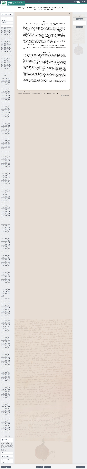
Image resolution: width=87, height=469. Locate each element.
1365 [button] (9, 343)
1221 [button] (2, 240)
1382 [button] (6, 356)
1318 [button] (2, 311)
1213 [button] (6, 234)
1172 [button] (2, 203)
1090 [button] (2, 142)
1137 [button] (6, 177)
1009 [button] (2, 85)
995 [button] (5, 73)
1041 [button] (9, 106)
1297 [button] (6, 293)
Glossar (4, 452)
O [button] (12, 445)
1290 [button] (2, 289)
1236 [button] (2, 251)
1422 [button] (6, 387)
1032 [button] (9, 99)
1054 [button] (2, 116)
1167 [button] (6, 198)
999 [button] (5, 75)
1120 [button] (9, 164)
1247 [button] (9, 257)
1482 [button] (6, 429)
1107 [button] (6, 156)
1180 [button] (9, 207)
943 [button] (5, 45)
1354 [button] (2, 337)
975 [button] (5, 62)
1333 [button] (2, 322)
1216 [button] (6, 236)
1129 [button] (9, 171)
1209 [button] (2, 231)
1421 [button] (2, 387)
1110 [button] (6, 158)
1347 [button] (9, 330)
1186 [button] (9, 211)
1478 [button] (2, 427)
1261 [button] (6, 268)
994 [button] (2, 73)
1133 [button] (2, 175)
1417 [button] (9, 383)
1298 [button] (9, 293)
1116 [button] (6, 162)
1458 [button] (6, 412)
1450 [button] (9, 406)
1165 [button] (9, 196)
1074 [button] (9, 129)
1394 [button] (6, 364)
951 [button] (5, 49)
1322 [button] (6, 313)
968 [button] (7, 58)
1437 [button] (6, 397)
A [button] (1, 443)
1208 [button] (9, 229)
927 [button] (5, 37)
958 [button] (2, 54)
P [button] (1, 447)
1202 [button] (9, 225)
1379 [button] (6, 354)
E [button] (8, 443)
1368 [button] (9, 345)
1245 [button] (2, 257)
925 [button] (10, 34)
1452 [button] (6, 408)
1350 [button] (9, 333)
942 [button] (2, 45)
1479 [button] (6, 427)
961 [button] (10, 54)
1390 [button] (2, 362)
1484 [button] (2, 432)
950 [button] (2, 49)
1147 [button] (9, 184)
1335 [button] (9, 322)
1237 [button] (6, 251)
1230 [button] (2, 246)
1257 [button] (2, 265)
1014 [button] (9, 87)
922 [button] (2, 34)
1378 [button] (2, 354)
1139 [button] (2, 179)
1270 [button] (6, 274)
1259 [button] (9, 265)
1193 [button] (2, 218)
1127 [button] (2, 171)
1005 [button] (9, 80)
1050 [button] (9, 112)
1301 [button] (6, 299)
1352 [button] (6, 335)
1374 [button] (9, 350)
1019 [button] (6, 91)
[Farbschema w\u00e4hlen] (85, 2)
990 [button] (2, 71)
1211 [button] (9, 231)
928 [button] (7, 37)
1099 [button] (2, 148)
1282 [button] (6, 282)
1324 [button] (2, 316)
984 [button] (7, 66)
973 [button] (10, 60)
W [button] (1, 449)
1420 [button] (9, 385)
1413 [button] (6, 380)
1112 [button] (2, 160)
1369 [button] (2, 347)
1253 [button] (9, 261)
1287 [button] (2, 287)
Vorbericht (4, 22)
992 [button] (7, 71)
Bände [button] (40, 2)
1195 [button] (9, 218)
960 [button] (7, 54)
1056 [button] (9, 116)
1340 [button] (6, 326)
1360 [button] (2, 341)
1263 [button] (2, 270)
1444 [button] (9, 402)
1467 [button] (6, 419)
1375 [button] (2, 352)
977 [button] (10, 62)
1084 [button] (2, 138)
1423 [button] (9, 387)
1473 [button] (6, 423)
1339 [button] (2, 326)
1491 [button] (6, 436)
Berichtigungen (5, 456)
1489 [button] (9, 434)
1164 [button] (6, 196)
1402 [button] (9, 372)
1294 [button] (6, 291)
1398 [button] (9, 367)
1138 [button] (9, 177)
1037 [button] (6, 104)
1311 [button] (9, 305)
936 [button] (7, 41)
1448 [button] (2, 406)
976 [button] (7, 62)
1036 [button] (2, 104)
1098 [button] (9, 146)
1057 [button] (2, 119)
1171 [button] (9, 201)
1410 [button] (6, 378)
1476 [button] (6, 425)
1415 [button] (2, 383)
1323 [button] (9, 313)
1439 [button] (2, 400)
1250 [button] (9, 259)
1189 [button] (9, 213)
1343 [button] (6, 328)
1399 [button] (2, 369)
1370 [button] (6, 347)
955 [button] (5, 51)
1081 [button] (2, 136)
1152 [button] (6, 188)
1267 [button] (6, 272)
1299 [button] (2, 295)
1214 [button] (9, 234)
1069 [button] (2, 127)
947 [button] (5, 47)
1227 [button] (2, 244)
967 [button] (5, 58)
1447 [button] (9, 404)
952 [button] (7, 49)
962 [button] (2, 56)
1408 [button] (9, 376)
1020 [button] (9, 91)
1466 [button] (2, 419)
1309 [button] (2, 305)
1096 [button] (2, 146)
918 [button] (2, 32)
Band (48, 467)
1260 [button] (2, 268)
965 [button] (10, 56)
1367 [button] (6, 345)
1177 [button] (9, 205)
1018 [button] (2, 91)
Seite (40, 467)
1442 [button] (2, 402)
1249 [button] (6, 259)
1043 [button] (6, 108)
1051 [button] (2, 114)
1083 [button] (9, 136)
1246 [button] (6, 257)
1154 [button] (2, 190)
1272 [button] (2, 276)
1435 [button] (9, 395)
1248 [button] (2, 259)
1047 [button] (9, 110)
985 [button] (10, 66)
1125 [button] (6, 169)
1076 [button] (6, 131)
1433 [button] (2, 395)
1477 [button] (9, 425)
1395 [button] (9, 364)
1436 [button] (2, 397)
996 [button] (7, 73)
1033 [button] (2, 102)
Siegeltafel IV (5, 462)
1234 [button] (6, 248)
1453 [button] (9, 408)
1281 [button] (2, 282)
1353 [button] (9, 335)
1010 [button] (6, 85)
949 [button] (10, 47)
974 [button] (2, 62)
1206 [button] (2, 229)
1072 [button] (2, 129)
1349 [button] (6, 333)
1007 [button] (6, 82)
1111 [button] (9, 158)
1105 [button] (9, 154)
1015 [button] (2, 89)
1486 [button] (9, 432)
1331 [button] (6, 320)
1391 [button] (6, 362)
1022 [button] (6, 93)
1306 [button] (2, 303)
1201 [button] (6, 225)
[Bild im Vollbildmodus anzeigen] (70, 14)
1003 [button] (2, 80)
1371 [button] (9, 347)
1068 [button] (9, 125)
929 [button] (10, 37)
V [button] (11, 447)
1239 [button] (2, 253)
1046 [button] (6, 110)
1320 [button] (9, 311)
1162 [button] (9, 194)
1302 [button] (9, 299)
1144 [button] (9, 181)
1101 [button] (6, 152)
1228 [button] (6, 244)
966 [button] (2, 58)
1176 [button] (6, 205)
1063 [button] (2, 123)
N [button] (10, 445)
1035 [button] (9, 102)
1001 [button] (6, 78)
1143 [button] (6, 181)
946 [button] (2, 47)
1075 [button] (2, 131)
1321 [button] (2, 313)
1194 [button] (6, 218)
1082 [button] (6, 136)
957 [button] (10, 51)
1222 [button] (6, 240)
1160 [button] (2, 194)
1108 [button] (9, 156)
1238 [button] (9, 251)
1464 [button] (6, 417)
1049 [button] (6, 112)
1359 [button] (9, 339)
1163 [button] (2, 196)
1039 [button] (2, 106)
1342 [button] (2, 328)
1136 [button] (2, 177)
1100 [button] (2, 152)
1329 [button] (9, 318)
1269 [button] (2, 274)
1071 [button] (9, 127)
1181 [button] (2, 209)
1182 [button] (6, 209)
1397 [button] (6, 367)
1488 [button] (6, 434)
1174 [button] (9, 203)
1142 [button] (2, 181)
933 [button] (10, 39)
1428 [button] (6, 391)
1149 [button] (6, 186)
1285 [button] (6, 285)
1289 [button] (9, 287)
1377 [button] (9, 352)
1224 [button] (2, 242)
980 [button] (7, 64)
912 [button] (7, 28)
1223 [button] (9, 240)
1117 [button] (9, 162)
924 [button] (7, 34)
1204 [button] (6, 227)
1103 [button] (2, 154)
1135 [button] (9, 175)
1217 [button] (9, 236)
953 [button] (10, 49)
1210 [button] (6, 231)
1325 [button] (6, 316)
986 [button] (2, 68)
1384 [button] (2, 358)
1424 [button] (2, 389)
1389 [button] (9, 360)
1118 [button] (2, 164)
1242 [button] (2, 255)
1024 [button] (2, 95)
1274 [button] (9, 276)
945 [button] (10, 45)
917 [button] (10, 30)
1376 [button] (6, 352)
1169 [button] (2, 201)
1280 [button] (9, 280)
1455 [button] (6, 410)
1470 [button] (6, 421)
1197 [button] (6, 220)
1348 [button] (2, 333)
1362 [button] (9, 341)
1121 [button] (2, 166)
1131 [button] (6, 173)
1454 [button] (2, 410)
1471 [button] (9, 421)
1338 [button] (9, 324)
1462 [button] (9, 415)
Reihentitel (4, 18)
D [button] (6, 443)
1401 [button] (6, 372)
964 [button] (7, 56)
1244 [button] (9, 255)
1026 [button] (9, 95)
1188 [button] (6, 213)
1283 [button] (9, 282)
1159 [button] (9, 192)
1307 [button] (6, 303)
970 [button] (2, 60)
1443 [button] (6, 402)
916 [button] (7, 30)
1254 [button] (2, 263)
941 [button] (10, 43)
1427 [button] (2, 391)
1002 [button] (9, 78)
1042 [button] (2, 108)
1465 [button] (9, 417)
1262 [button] (9, 268)
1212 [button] (2, 234)
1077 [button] (9, 131)
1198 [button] (9, 220)
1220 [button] (9, 238)
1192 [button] (9, 215)
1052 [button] (6, 114)
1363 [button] (2, 343)
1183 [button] (9, 209)
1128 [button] (6, 171)
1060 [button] (2, 121)
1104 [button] (6, 154)
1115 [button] (2, 162)
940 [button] (7, 43)
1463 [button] (2, 417)
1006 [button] (2, 82)
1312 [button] (2, 307)
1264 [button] (6, 270)
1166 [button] (2, 198)
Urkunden (4, 26)
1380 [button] (9, 354)
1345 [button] (2, 330)
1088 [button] (6, 140)
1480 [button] (9, 427)
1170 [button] (6, 201)
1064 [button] (6, 123)
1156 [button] (9, 190)
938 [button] (2, 43)
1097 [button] (6, 146)
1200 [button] (2, 225)
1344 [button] (9, 328)
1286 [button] (9, 285)
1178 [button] (2, 207)
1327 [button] (2, 318)
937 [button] (10, 41)
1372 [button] (2, 350)
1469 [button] (2, 421)
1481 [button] (2, 429)
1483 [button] (9, 429)
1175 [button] (2, 205)
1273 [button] (6, 276)
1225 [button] (6, 242)
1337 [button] (6, 324)
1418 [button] (2, 385)
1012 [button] (2, 87)
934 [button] (2, 41)
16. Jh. (75, 24)
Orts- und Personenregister (6, 440)
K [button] (5, 445)
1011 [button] (9, 85)
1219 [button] (6, 238)
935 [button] (5, 41)
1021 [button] (2, 93)
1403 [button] (2, 374)
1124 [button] (2, 169)
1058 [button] (6, 119)
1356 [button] (9, 337)
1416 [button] (6, 383)
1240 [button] (6, 253)
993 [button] (10, 71)
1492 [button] (9, 436)
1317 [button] (9, 309)
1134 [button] (6, 175)
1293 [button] (2, 291)
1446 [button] (6, 404)
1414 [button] (9, 380)
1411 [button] (9, 378)
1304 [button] (6, 301)
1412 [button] (2, 380)
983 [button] (5, 66)
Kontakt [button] (51, 2)
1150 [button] (9, 186)
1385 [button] (6, 358)
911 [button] (5, 28)
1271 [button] (9, 274)
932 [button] (7, 39)
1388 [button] (6, 360)
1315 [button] (2, 309)
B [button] (3, 443)
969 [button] (10, 58)
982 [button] (2, 66)
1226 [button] (9, 242)
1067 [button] (6, 125)
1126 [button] (9, 169)
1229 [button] (9, 244)
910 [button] (2, 28)
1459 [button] (9, 412)
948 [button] (7, 47)
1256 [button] (9, 263)
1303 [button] (2, 301)
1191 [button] (6, 215)
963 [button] (5, 56)
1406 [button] (2, 376)
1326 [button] (9, 316)
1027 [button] (2, 97)
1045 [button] (2, 110)
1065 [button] (9, 123)
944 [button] (7, 45)
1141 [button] (9, 179)
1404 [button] (6, 374)
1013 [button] (6, 87)
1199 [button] (2, 222)
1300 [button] (2, 299)
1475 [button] (2, 425)
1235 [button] (9, 248)
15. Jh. (75, 21)
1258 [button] (6, 265)
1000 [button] (2, 78)
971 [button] (5, 60)
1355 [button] (6, 337)
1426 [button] (9, 389)
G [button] (11, 443)
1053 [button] (9, 114)
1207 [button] (6, 229)
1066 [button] (2, 125)
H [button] (1, 445)
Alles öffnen (80, 19)
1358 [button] (6, 339)
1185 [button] (6, 211)
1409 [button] (2, 378)
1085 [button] (6, 138)
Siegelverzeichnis (6, 459)
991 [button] (5, 71)
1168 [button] (9, 198)
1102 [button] (9, 152)
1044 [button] (9, 108)
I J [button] (3, 445)
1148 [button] (2, 186)
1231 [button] (6, 246)
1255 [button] (6, 263)
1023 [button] (9, 93)
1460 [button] (2, 415)
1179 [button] (6, 207)
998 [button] (2, 75)
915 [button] (5, 30)
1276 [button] (6, 278)
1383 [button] (9, 356)
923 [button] (5, 34)
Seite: (75, 1)
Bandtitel (4, 20)
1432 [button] (9, 393)
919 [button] (5, 32)
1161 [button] (6, 194)
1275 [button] (2, 278)
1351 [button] (2, 335)
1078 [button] (2, 133)
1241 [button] (9, 253)
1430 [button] (2, 393)
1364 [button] (6, 343)
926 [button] (2, 37)
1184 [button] (2, 211)
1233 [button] (2, 248)
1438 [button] (9, 397)
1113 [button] (6, 160)
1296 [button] (2, 293)
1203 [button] (2, 227)
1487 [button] (2, 434)
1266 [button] (2, 272)
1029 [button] (9, 97)
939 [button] (5, 43)
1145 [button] (2, 184)
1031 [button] (6, 99)
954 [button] (2, 51)
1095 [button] (9, 144)
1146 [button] (6, 184)
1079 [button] (6, 133)
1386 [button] (9, 358)
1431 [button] (6, 393)
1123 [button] (9, 166)
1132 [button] (9, 173)
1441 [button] (9, 400)
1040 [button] (6, 106)
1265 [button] (9, 270)
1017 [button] (9, 89)
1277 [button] (9, 278)
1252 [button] (6, 261)
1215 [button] (2, 236)
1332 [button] (9, 320)
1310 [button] (6, 305)
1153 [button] (9, 188)
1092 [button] (9, 142)
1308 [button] (9, 303)
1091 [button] (6, 142)
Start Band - (7, 14)
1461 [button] (6, 415)
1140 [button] (6, 179)
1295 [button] (9, 291)
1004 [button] (6, 80)
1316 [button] (6, 309)
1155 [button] (6, 190)
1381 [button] (2, 356)
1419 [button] (6, 385)
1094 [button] (6, 144)
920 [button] (7, 32)
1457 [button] (2, 412)
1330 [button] (2, 320)
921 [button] (10, 32)
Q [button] (3, 447)
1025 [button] (6, 95)
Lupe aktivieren (65, 95)
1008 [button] (9, 82)
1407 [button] (6, 376)
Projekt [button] (45, 2)
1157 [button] (2, 192)
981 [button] (10, 64)
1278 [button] (2, 280)
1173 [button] (6, 203)
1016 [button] (6, 89)
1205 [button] (9, 227)
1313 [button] (6, 307)
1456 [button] (9, 410)
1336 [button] (2, 324)
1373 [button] (6, 350)
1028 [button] (6, 97)
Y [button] (3, 449)
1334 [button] (6, 322)
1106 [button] (2, 156)
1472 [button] (2, 423)
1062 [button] (9, 121)
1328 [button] (6, 318)
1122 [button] (6, 166)
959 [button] (5, 54)
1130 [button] (2, 173)
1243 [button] (6, 255)
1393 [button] (2, 364)
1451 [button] (2, 408)
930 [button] (2, 39)
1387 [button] (2, 360)
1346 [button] (6, 330)
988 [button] (7, 68)
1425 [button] (6, 389)
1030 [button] (2, 99)
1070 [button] (6, 127)
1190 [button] (2, 215)
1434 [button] (6, 395)
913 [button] (10, 28)
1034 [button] (6, 102)
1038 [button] (9, 104)
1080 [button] (9, 133)
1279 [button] (6, 280)
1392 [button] (9, 362)
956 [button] (7, 51)
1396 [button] (2, 367)
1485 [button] (6, 432)
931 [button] (5, 39)
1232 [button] (9, 246)
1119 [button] (6, 164)
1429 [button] (9, 391)
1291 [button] (6, 289)
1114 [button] (9, 160)
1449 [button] (6, 406)
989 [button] (10, 68)
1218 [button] (2, 238)
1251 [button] (2, 261)
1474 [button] (9, 423)
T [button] (8, 447)
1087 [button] (2, 140)
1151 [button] (2, 188)
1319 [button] (6, 311)
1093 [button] (2, 144)
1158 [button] (6, 192)
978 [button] (2, 64)
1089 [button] (9, 140)
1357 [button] (2, 339)
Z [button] (5, 449)
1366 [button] (2, 345)
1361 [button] (6, 341)
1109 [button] (2, 158)
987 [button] (5, 68)
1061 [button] (6, 121)
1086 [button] (9, 138)
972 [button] (7, 60)
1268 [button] (9, 272)
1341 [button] (9, 326)
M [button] (8, 445)
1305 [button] (9, 301)
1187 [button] (2, 213)
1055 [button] (6, 116)
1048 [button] (2, 112)
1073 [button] (6, 129)
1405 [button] (9, 374)
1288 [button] (6, 287)
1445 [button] (2, 404)
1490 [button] (2, 436)
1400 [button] (2, 372)
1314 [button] (9, 307)
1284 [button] (2, 285)
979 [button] (5, 64)
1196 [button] (2, 220)
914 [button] (2, 30)
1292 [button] (9, 289)
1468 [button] (9, 419)
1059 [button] (9, 119)
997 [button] (10, 73)
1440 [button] (6, 400)
